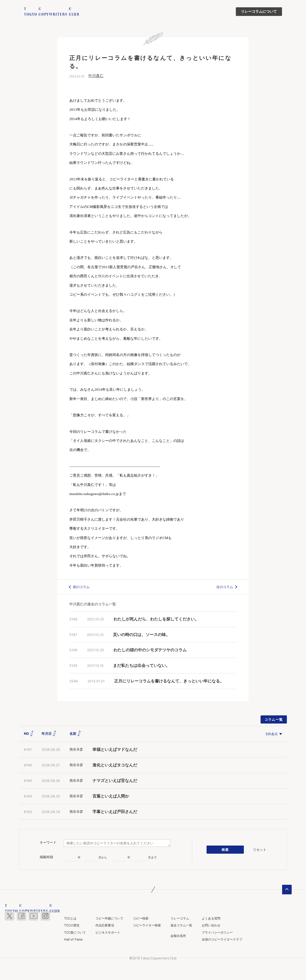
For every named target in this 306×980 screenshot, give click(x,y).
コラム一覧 (274, 719)
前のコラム (81, 587)
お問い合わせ (211, 925)
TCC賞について (75, 932)
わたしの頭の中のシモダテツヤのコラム (150, 650)
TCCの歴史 (72, 925)
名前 (73, 733)
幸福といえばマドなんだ (115, 749)
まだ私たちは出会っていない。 (141, 665)
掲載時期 (46, 857)
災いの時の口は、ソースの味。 (141, 634)
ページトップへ (287, 889)
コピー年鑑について (109, 918)
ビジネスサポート (107, 932)
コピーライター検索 (147, 925)
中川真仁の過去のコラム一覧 (92, 604)
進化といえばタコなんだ (115, 765)
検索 (225, 849)
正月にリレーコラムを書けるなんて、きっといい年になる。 (169, 681)
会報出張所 (178, 936)
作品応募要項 (104, 925)
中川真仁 (96, 76)
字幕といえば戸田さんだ (115, 811)
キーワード (48, 842)
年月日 (47, 733)
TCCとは (70, 918)
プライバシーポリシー (217, 932)
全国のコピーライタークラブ (222, 939)
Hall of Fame (73, 939)
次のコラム (224, 587)
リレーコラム (179, 918)
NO (27, 733)
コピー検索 (140, 918)
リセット (259, 849)
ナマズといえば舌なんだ (115, 780)
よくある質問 (211, 918)
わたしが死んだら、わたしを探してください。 (156, 619)
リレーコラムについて (259, 11)
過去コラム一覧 (181, 925)
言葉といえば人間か (111, 796)
